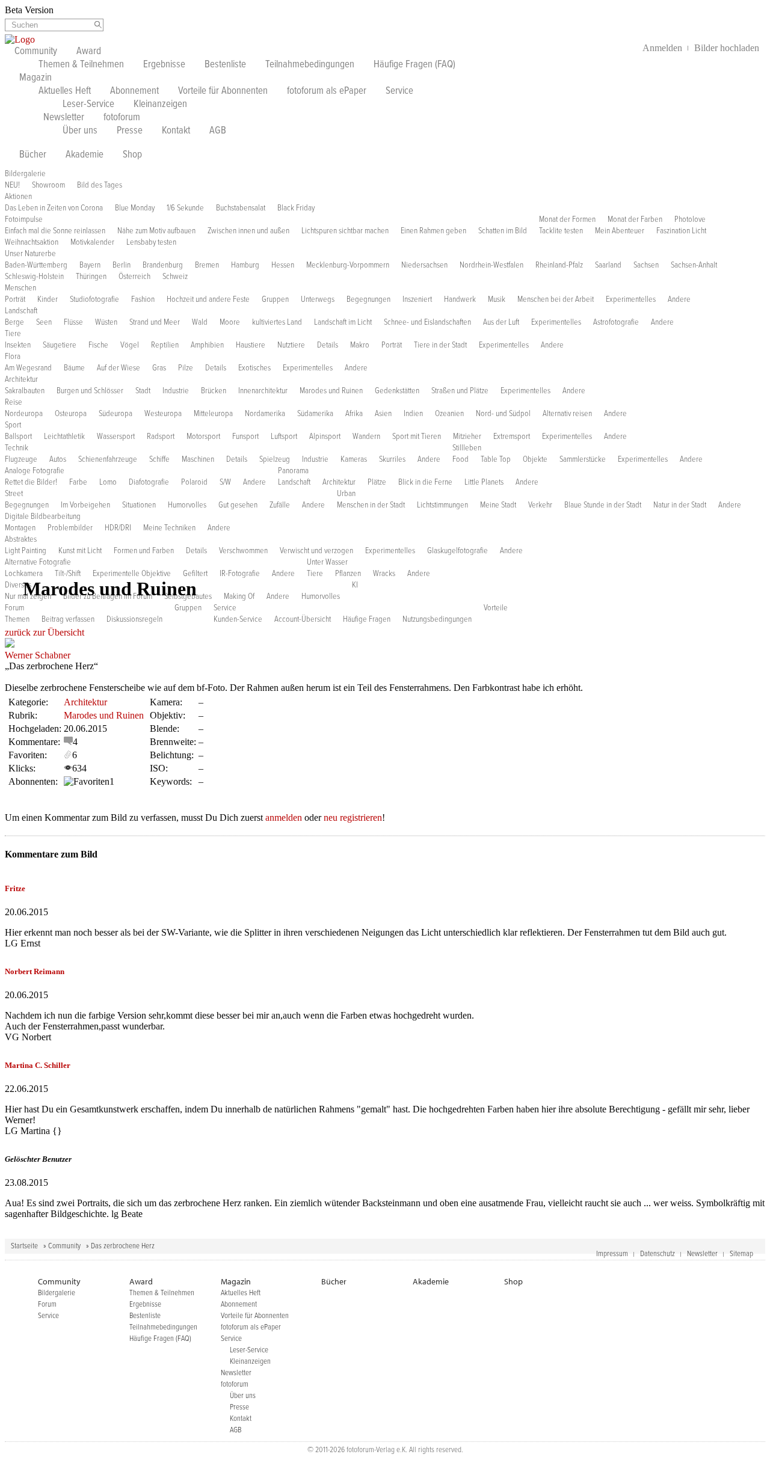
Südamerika (315, 413)
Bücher (32, 155)
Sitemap (741, 1254)
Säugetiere (59, 345)
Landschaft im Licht (343, 322)
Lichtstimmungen (442, 505)
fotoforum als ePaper (326, 91)
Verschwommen (243, 550)
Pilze (185, 368)
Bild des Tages (99, 185)
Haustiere (250, 345)
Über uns (80, 131)
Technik (16, 448)
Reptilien (165, 345)
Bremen (207, 265)
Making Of (239, 596)
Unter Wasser (327, 562)
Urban (346, 493)
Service (399, 91)
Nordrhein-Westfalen (491, 265)
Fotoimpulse (24, 219)
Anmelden (662, 48)
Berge (14, 322)
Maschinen (198, 459)
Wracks (384, 573)
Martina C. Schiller (37, 1065)
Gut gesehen (237, 505)
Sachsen (646, 265)
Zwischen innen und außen (248, 230)
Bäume (74, 368)
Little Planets (484, 482)
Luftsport (284, 436)
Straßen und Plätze (459, 390)
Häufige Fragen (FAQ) (414, 65)
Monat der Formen (567, 219)
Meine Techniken (169, 528)
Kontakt (176, 131)
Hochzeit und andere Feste (208, 299)
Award (88, 51)
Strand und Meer (154, 322)
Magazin (35, 78)
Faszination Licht (681, 230)
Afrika (354, 413)
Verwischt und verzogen (316, 550)
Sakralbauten (25, 390)
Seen (44, 322)
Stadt (142, 390)
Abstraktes (21, 539)
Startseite (24, 1246)
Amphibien (207, 345)
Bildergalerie (25, 173)
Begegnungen (368, 299)
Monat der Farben (635, 219)
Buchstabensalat (240, 208)
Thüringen (91, 276)
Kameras (353, 459)
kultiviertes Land (277, 322)
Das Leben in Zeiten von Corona (54, 208)
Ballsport (18, 436)
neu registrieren (353, 817)
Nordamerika (265, 413)
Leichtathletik (64, 436)
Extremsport (511, 436)
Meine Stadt (498, 505)
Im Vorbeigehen (85, 505)
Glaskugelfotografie (457, 550)
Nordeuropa (24, 413)
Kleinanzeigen (160, 104)
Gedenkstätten (397, 390)
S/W (225, 482)
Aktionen (18, 196)
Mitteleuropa (213, 413)
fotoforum (121, 117)
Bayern (89, 265)
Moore (230, 322)
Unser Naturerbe (30, 253)
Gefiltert (195, 573)
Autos (57, 459)
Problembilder (70, 528)
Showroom (48, 185)
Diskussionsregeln (134, 619)
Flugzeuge (21, 459)
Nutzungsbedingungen (437, 619)
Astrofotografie (616, 322)
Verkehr (540, 505)
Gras (159, 368)
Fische (98, 345)
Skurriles (392, 459)
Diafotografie (149, 482)
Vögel (129, 345)
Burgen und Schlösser (90, 390)
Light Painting (25, 550)
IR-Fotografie (240, 573)
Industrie (175, 390)
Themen (17, 619)
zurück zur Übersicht (44, 632)
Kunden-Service (238, 619)
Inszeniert (417, 299)
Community (35, 51)
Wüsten (106, 322)
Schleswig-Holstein (34, 276)
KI (355, 585)
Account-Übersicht (302, 619)
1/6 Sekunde (185, 208)
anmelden (283, 817)
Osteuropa (71, 413)
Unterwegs (317, 299)
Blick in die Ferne (425, 482)
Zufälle (280, 505)
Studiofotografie (94, 299)
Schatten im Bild (502, 230)
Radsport (160, 436)
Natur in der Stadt (679, 505)
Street (14, 493)
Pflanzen (348, 573)
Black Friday (296, 208)
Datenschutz (657, 1254)
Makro (359, 345)
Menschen (20, 288)
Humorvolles (187, 505)
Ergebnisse (164, 65)
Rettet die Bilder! (31, 482)
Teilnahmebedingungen (309, 65)
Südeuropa (115, 413)
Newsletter (63, 117)
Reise (13, 402)
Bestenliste (225, 65)
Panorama (293, 470)
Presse (130, 131)
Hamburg (245, 265)
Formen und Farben (144, 550)
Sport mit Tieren (416, 436)
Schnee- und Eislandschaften (427, 322)
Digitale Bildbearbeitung (43, 516)
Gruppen (275, 299)
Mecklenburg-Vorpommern (347, 265)
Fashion (143, 299)
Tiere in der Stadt (440, 345)
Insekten (18, 345)
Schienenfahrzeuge (107, 459)
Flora (12, 356)
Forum (14, 608)
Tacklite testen (561, 230)
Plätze (377, 482)
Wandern (366, 436)
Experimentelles (631, 299)
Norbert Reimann (34, 971)
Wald (200, 322)
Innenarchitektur (263, 390)
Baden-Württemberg (36, 265)
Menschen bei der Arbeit (555, 299)
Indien (413, 413)
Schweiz (175, 276)
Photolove (690, 219)
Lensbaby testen (151, 242)
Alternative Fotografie (38, 562)
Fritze (15, 888)
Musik (496, 299)
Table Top (496, 459)
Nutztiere (291, 345)
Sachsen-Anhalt (694, 265)
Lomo (108, 482)
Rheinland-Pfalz (559, 265)
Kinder (47, 299)
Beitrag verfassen (68, 619)
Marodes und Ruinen (331, 390)
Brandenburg (163, 265)
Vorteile (496, 608)
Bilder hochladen (726, 48)
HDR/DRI (118, 528)
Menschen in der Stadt (371, 505)
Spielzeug (274, 459)
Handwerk (460, 299)
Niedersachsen (424, 265)
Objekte (535, 459)
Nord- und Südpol (503, 413)
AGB (217, 131)
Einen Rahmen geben (433, 230)
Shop (132, 155)
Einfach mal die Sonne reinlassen (55, 230)
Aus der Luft (501, 322)
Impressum (612, 1254)
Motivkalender (92, 242)
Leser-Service (88, 104)
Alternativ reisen (567, 413)
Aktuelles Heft (64, 91)
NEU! (12, 185)
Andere (679, 299)
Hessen (282, 265)
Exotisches (254, 368)
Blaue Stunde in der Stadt (602, 505)
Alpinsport (324, 436)
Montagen (20, 528)
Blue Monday (135, 208)
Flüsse (73, 322)
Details (327, 345)
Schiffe (159, 459)
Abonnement (134, 91)
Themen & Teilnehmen (81, 65)
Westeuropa (163, 413)
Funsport (245, 436)
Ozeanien (449, 413)
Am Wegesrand (28, 368)
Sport (13, 425)
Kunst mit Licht (80, 550)
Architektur (21, 379)
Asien (383, 413)
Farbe (78, 482)
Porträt (15, 299)
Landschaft (21, 310)
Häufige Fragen (366, 619)
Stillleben (466, 448)
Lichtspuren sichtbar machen (345, 230)
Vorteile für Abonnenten (223, 91)
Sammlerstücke (582, 459)
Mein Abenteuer (619, 230)
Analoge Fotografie (34, 470)
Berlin (121, 265)
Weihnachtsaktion (31, 242)
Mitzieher (467, 436)
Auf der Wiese (118, 368)
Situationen (139, 505)
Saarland (608, 265)
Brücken (213, 390)
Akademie (84, 155)
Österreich (134, 276)
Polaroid (194, 482)
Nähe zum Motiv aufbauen (156, 230)
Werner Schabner (37, 655)
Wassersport (116, 436)
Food (460, 459)
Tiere (13, 333)
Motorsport (203, 436)
